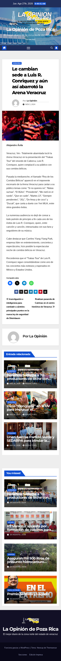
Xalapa (11, 522)
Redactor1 (31, 384)
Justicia (11, 554)
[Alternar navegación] (28, 48)
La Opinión (32, 100)
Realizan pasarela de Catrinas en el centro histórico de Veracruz (43, 303)
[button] (52, 48)
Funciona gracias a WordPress (17, 648)
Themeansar (52, 648)
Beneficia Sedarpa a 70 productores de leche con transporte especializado (27, 378)
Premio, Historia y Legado (28, 594)
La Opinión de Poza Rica (30, 29)
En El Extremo (14, 590)
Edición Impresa (36, 655)
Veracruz (17, 63)
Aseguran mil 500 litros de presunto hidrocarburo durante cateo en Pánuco (28, 561)
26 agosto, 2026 (18, 503)
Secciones (22, 655)
